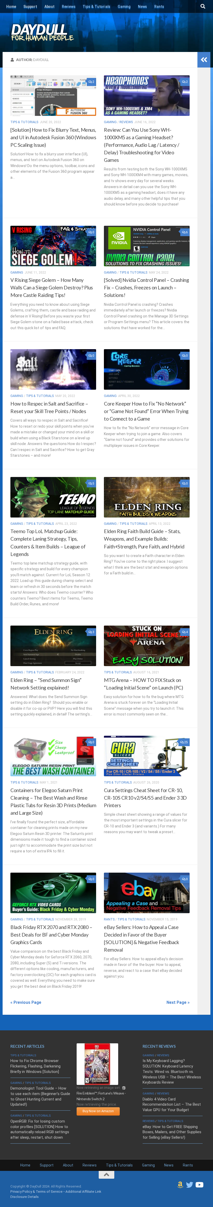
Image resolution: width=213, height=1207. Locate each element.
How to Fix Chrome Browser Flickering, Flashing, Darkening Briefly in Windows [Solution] (35, 1066)
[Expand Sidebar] (203, 60)
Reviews (69, 6)
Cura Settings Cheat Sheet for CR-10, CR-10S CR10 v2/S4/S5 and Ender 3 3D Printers (145, 797)
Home (11, 6)
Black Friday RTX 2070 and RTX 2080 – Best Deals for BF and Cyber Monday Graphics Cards (51, 934)
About (49, 6)
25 (186, 742)
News (142, 6)
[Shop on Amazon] (180, 1185)
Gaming (124, 6)
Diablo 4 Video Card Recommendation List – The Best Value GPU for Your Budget (172, 1104)
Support (30, 6)
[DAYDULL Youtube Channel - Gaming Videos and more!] (199, 1185)
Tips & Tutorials (96, 6)
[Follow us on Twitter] (189, 1185)
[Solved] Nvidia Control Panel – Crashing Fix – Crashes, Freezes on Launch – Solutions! (146, 287)
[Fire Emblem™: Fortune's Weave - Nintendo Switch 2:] (97, 1084)
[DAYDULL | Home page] (48, 32)
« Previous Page (25, 1002)
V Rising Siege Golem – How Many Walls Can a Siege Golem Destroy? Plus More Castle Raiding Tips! (51, 287)
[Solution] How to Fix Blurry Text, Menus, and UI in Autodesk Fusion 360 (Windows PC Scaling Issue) (53, 137)
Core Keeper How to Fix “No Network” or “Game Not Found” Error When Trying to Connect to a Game (146, 411)
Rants (159, 6)
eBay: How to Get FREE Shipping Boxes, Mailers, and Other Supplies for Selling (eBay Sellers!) (172, 1132)
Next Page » (178, 1002)
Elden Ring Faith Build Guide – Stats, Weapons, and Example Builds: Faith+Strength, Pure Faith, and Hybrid (144, 538)
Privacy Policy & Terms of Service (36, 1191)
